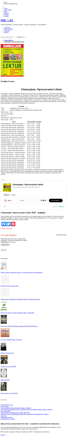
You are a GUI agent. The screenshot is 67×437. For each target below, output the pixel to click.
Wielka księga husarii (6, 417)
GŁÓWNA (7, 27)
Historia (6, 14)
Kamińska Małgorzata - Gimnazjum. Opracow (14, 143)
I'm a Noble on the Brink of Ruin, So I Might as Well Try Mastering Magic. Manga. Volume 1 (26, 409)
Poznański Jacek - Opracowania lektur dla (12, 135)
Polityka (6, 13)
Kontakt (6, 16)
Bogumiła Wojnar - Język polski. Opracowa (13, 141)
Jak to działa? (8, 10)
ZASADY (7, 30)
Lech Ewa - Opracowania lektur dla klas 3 (12, 150)
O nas (5, 8)
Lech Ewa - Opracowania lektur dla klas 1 (12, 146)
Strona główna (8, 40)
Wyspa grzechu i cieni (7, 405)
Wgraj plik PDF (5, 244)
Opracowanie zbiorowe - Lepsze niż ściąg (12, 154)
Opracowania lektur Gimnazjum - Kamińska (13, 137)
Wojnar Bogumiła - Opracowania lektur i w (13, 123)
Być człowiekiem (5, 411)
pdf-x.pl (3, 435)
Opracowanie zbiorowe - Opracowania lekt (13, 152)
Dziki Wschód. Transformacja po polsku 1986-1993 (15, 412)
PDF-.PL (7, 20)
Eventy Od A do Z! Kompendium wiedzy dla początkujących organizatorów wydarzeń (25, 414)
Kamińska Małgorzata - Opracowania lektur (13, 144)
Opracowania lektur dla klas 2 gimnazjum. (12, 125)
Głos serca (3, 416)
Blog (5, 11)
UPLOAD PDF (8, 29)
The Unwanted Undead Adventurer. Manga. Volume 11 (16, 408)
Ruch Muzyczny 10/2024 (8, 419)
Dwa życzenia (5, 406)
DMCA (6, 32)
